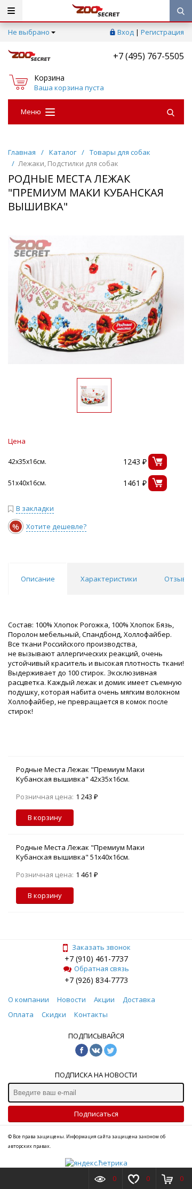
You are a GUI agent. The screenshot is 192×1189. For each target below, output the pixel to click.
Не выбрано (29, 32)
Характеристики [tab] (109, 579)
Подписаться (96, 1114)
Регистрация (162, 32)
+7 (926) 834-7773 (96, 980)
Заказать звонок (101, 947)
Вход (125, 32)
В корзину (45, 817)
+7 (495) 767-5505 (148, 56)
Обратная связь (101, 968)
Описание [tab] (38, 579)
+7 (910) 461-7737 (96, 959)
